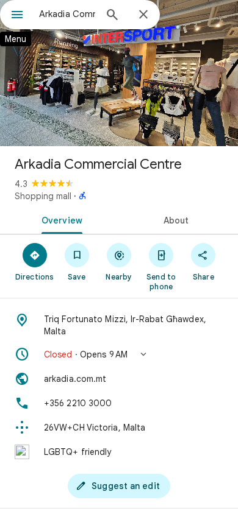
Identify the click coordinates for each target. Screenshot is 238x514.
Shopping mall (43, 196)
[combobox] (67, 14)
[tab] (59, 219)
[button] (119, 354)
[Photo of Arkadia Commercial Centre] (119, 73)
